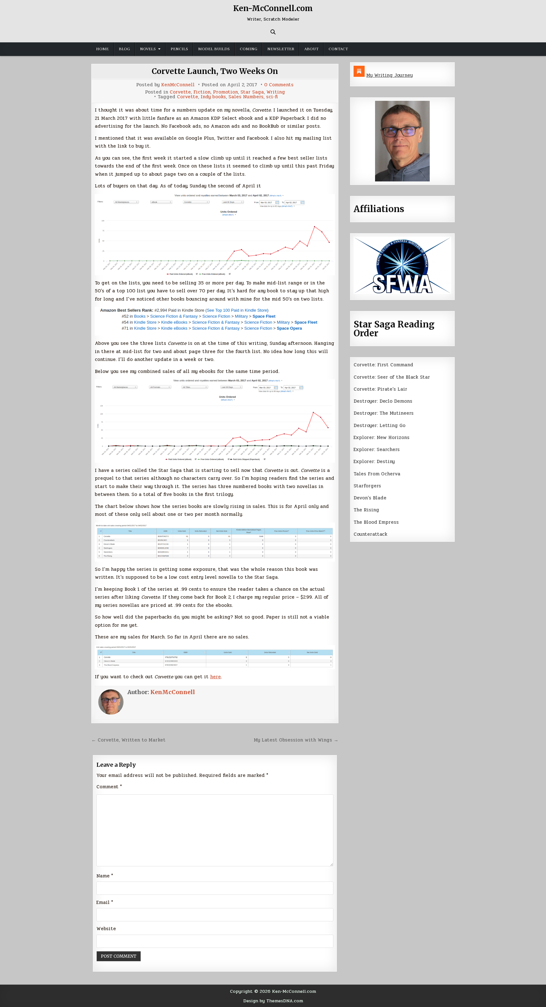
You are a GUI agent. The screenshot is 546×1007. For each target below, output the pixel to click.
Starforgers (367, 486)
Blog (124, 49)
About (311, 49)
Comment (109, 786)
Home (102, 49)
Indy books (213, 97)
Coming (248, 49)
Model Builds (214, 49)
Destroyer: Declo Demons (383, 401)
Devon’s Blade (370, 498)
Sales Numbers (246, 97)
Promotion (225, 92)
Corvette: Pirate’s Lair (380, 389)
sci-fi (272, 97)
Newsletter (280, 49)
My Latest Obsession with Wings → (296, 740)
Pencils (179, 49)
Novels (148, 49)
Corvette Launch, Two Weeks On (215, 71)
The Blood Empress (376, 522)
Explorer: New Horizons (382, 437)
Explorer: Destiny (374, 461)
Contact (338, 49)
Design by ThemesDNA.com (273, 1000)
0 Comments (279, 84)
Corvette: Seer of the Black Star (392, 377)
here (215, 676)
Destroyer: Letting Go (379, 425)
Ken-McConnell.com (273, 8)
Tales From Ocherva (377, 474)
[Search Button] (273, 31)
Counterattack (370, 534)
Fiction (201, 92)
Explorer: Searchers (377, 449)
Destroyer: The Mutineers (384, 413)
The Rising (366, 510)
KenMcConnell (178, 84)
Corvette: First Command (383, 365)
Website (106, 928)
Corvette (180, 92)
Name (104, 876)
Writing (275, 92)
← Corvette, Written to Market (128, 740)
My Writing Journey (389, 75)
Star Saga (252, 92)
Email (104, 902)
